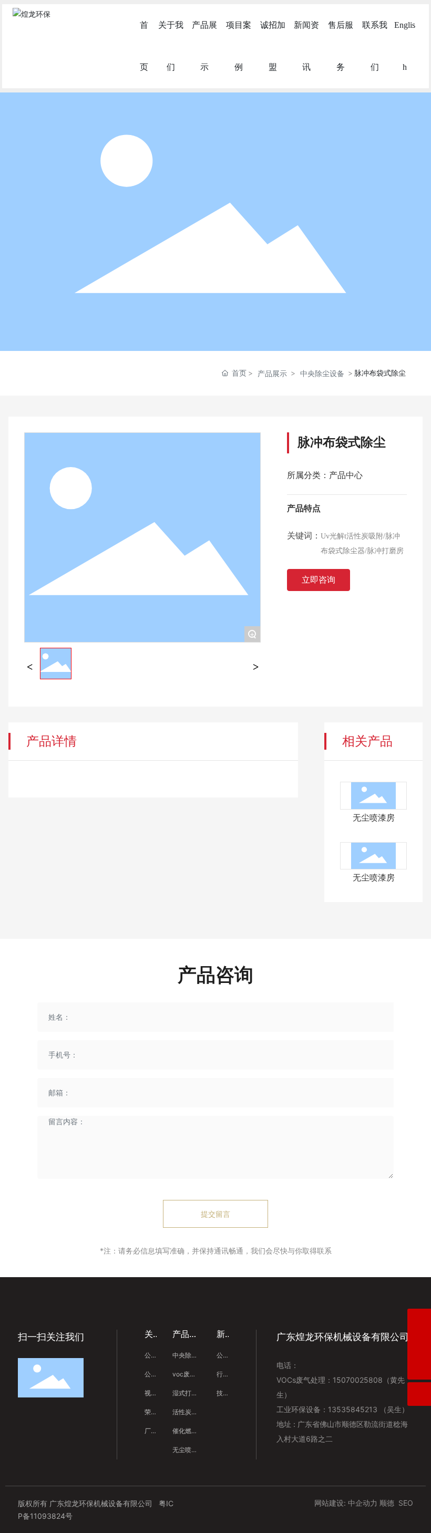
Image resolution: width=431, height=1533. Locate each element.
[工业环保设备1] (419, 1320)
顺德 (386, 1502)
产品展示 (272, 373)
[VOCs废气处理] (419, 1344)
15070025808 (358, 1379)
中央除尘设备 (322, 373)
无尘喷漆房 (374, 817)
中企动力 (362, 1502)
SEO (405, 1502)
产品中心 (346, 475)
